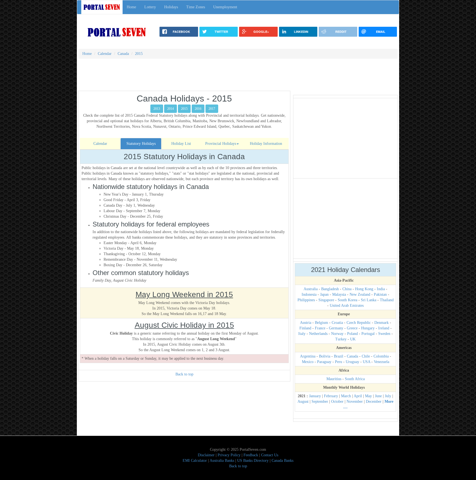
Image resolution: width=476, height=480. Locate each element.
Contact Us (269, 455)
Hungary (368, 328)
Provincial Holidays (220, 144)
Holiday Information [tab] (266, 144)
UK (353, 339)
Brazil (338, 356)
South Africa (355, 379)
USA (366, 362)
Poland (352, 334)
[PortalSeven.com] (117, 32)
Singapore (326, 300)
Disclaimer (206, 455)
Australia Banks (222, 460)
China (346, 289)
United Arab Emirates (347, 305)
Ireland (383, 328)
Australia (311, 289)
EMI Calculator (195, 460)
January (315, 396)
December (374, 401)
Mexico (307, 362)
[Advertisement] (238, 76)
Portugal (368, 334)
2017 (212, 109)
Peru (338, 362)
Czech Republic (359, 323)
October (337, 401)
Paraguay (324, 362)
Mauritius (333, 379)
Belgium (321, 323)
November (355, 401)
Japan (324, 294)
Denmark (381, 323)
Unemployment (225, 7)
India (381, 289)
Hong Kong (364, 289)
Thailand (387, 300)
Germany (336, 328)
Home (131, 7)
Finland (305, 328)
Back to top (184, 374)
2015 (184, 109)
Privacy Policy (229, 455)
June (378, 396)
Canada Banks (282, 460)
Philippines (306, 300)
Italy (301, 334)
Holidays (171, 7)
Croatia (337, 323)
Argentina (307, 356)
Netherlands (318, 334)
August (303, 401)
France (320, 328)
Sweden (384, 334)
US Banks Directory (253, 460)
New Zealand (360, 294)
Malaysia (339, 294)
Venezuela (381, 362)
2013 (156, 109)
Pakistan (380, 294)
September (320, 401)
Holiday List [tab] (181, 144)
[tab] (100, 144)
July (388, 396)
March (346, 396)
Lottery (150, 7)
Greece (352, 328)
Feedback (251, 455)
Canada (352, 356)
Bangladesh (330, 289)
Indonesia (309, 294)
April (358, 396)
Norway (337, 334)
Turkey (341, 339)
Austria (305, 323)
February (331, 396)
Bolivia (324, 356)
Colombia (381, 356)
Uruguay (352, 362)
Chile (366, 356)
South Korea (347, 300)
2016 (198, 109)
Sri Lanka (368, 300)
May (368, 396)
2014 (170, 109)
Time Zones (195, 7)
